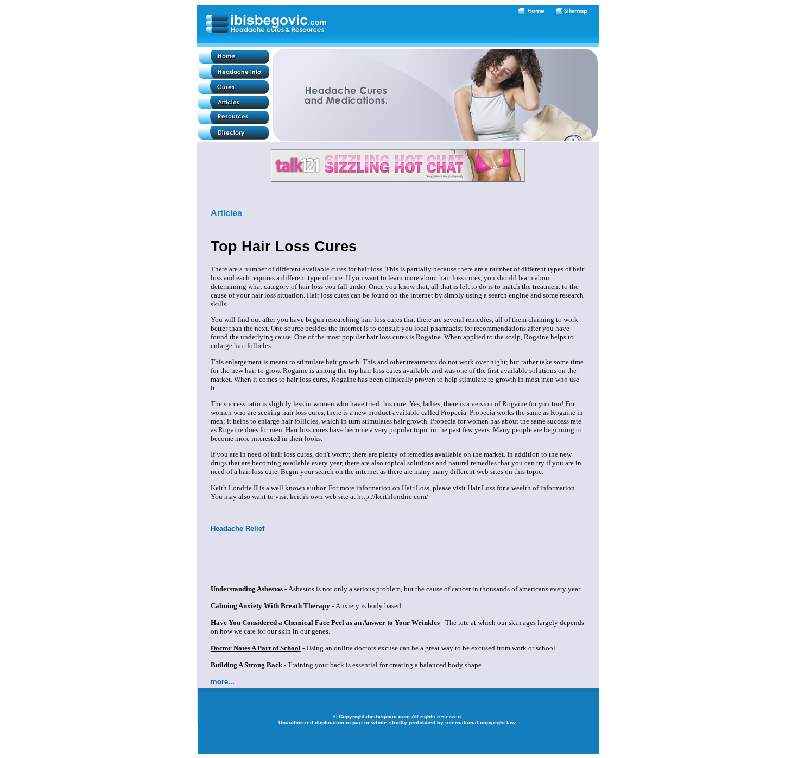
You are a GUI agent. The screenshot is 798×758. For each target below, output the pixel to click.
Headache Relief (237, 529)
